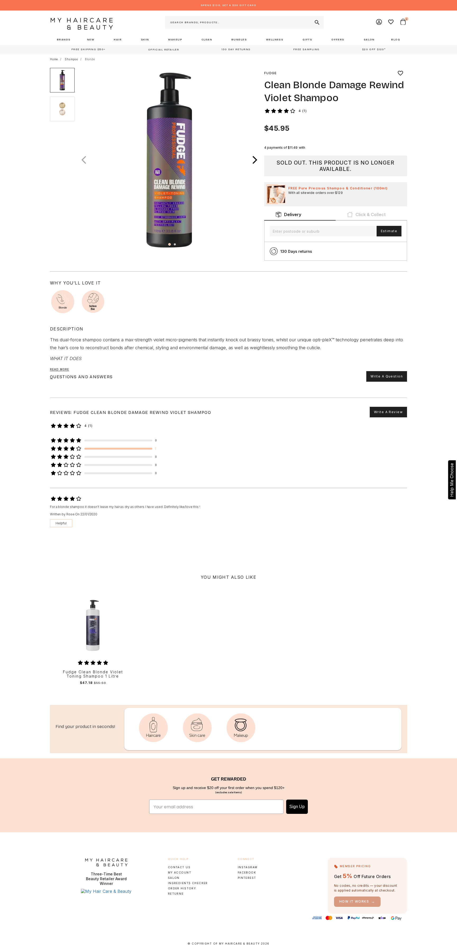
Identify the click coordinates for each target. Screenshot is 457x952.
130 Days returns (296, 251)
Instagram (248, 867)
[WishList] (391, 22)
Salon (174, 877)
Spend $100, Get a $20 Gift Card (228, 5)
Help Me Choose (451, 480)
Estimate (389, 231)
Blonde (90, 59)
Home (54, 59)
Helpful (61, 523)
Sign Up (297, 806)
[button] (255, 160)
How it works (357, 901)
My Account (179, 872)
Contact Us (179, 867)
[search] (316, 22)
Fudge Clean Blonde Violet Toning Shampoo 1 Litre (93, 674)
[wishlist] (400, 73)
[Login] (379, 22)
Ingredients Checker (188, 883)
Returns (176, 893)
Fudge (270, 73)
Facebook (247, 872)
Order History (182, 888)
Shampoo (71, 59)
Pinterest (247, 877)
